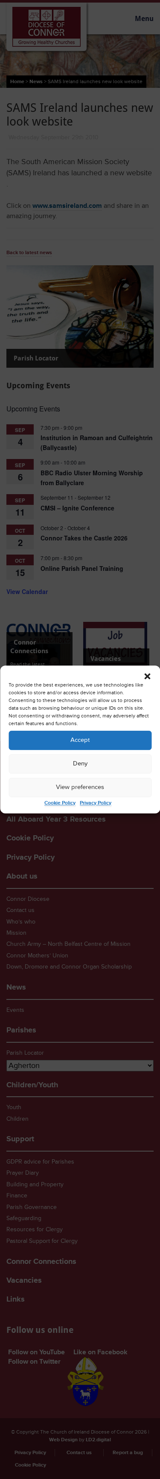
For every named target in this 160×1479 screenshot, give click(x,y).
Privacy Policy (95, 803)
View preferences (80, 787)
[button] (147, 676)
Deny (80, 763)
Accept (80, 740)
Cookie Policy (60, 803)
